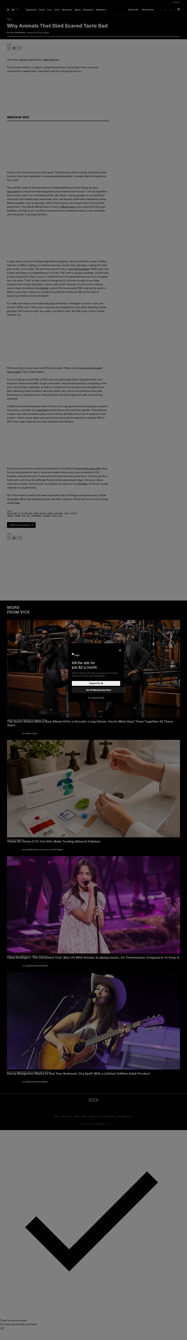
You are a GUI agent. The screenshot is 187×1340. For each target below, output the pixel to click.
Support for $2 (96, 683)
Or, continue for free (96, 698)
